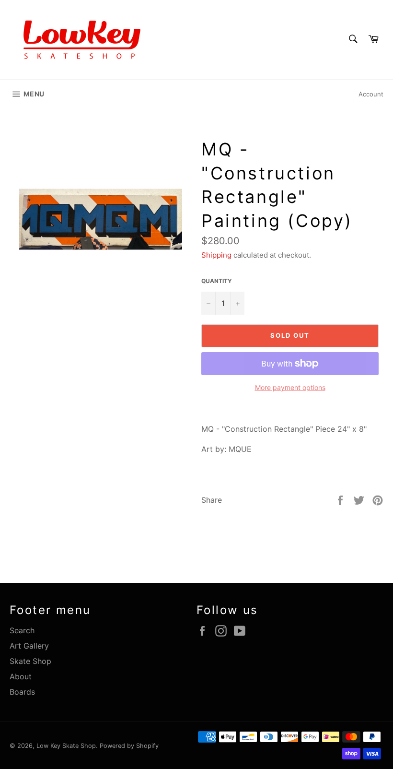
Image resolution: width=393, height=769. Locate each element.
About (21, 676)
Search (22, 630)
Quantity (216, 280)
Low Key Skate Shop (66, 745)
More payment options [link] (290, 387)
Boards (22, 692)
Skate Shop (30, 661)
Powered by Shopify (129, 745)
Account (370, 94)
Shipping (216, 255)
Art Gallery (29, 646)
